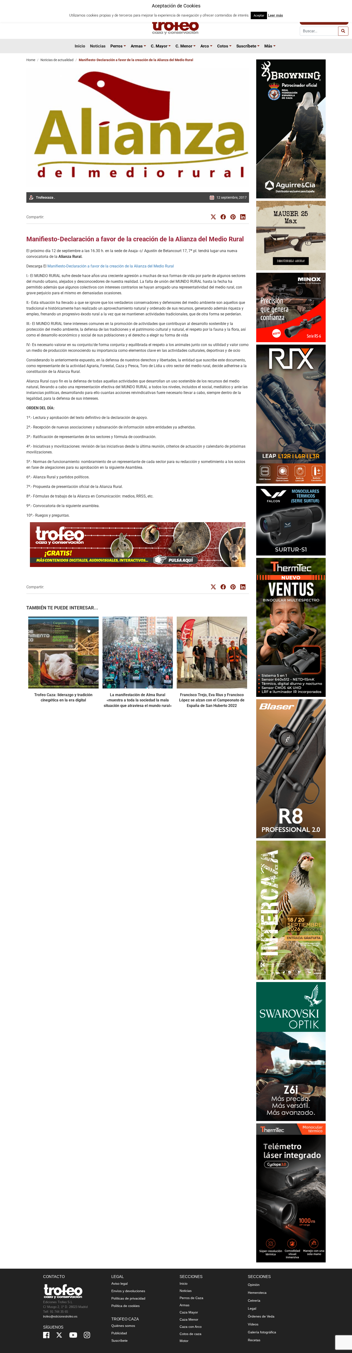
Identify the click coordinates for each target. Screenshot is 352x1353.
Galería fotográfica (262, 1332)
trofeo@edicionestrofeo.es (60, 1316)
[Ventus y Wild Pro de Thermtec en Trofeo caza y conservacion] (291, 627)
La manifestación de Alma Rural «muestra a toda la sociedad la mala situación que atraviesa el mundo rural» (138, 700)
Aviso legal (119, 1283)
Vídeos (253, 1324)
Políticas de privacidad (128, 1298)
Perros (116, 46)
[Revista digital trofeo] (137, 544)
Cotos (222, 46)
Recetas (254, 1340)
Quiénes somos (123, 1326)
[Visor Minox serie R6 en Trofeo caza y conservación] (291, 307)
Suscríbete (246, 46)
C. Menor (184, 46)
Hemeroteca (257, 1293)
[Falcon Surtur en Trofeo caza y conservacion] (291, 520)
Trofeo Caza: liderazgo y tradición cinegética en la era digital (63, 697)
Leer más (275, 15)
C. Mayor (159, 46)
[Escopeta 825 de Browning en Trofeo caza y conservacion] (291, 129)
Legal (252, 1308)
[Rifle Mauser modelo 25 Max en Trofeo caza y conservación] (291, 235)
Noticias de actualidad (57, 60)
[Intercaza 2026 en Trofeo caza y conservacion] (291, 910)
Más (268, 46)
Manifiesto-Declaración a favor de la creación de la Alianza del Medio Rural (110, 266)
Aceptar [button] (259, 15)
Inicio (80, 46)
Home (30, 60)
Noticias (98, 46)
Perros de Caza (191, 1298)
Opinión (254, 1285)
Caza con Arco (191, 1327)
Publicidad (119, 1333)
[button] (125, 46)
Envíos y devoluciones (128, 1291)
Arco (204, 46)
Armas (137, 46)
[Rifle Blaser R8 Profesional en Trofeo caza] (291, 768)
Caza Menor (189, 1319)
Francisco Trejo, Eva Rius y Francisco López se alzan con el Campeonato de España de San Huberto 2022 (211, 700)
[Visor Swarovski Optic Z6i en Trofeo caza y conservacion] (291, 1051)
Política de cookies (125, 1306)
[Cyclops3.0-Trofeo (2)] (291, 1192)
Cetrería (254, 1300)
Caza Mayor (189, 1312)
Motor (184, 1341)
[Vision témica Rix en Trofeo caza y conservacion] (291, 414)
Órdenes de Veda (261, 1316)
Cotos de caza (190, 1334)
